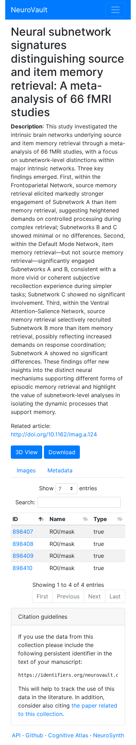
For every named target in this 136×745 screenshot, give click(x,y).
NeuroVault (29, 10)
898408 (23, 543)
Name (58, 518)
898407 (23, 531)
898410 (22, 567)
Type (100, 518)
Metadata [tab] (60, 470)
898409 (23, 555)
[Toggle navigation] (115, 10)
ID (15, 518)
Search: (25, 502)
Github (35, 735)
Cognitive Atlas (69, 735)
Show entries (68, 488)
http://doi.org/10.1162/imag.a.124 (54, 434)
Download (61, 452)
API (16, 735)
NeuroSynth (108, 735)
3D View (26, 452)
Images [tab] (26, 470)
